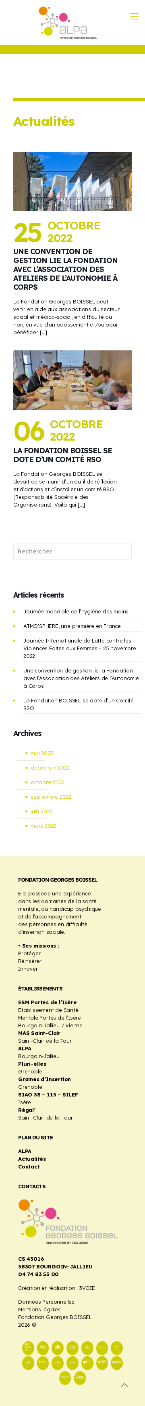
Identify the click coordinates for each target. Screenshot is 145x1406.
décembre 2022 (50, 767)
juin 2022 (41, 811)
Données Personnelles (46, 1301)
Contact (29, 1166)
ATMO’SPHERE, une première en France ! (73, 626)
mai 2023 (42, 753)
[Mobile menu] (134, 16)
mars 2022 (43, 826)
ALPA (24, 1151)
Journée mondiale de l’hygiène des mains (75, 611)
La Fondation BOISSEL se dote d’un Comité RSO (62, 455)
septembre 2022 (51, 796)
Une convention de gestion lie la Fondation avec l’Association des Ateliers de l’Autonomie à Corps (65, 269)
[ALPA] (72, 22)
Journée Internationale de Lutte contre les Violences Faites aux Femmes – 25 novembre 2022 (79, 648)
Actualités (32, 1159)
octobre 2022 (47, 782)
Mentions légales (39, 1309)
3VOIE (87, 1288)
